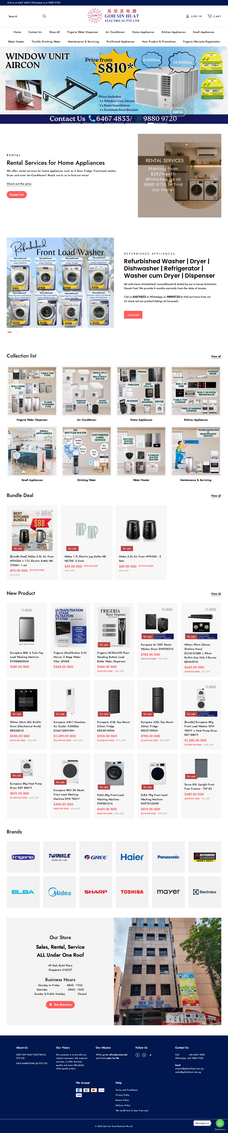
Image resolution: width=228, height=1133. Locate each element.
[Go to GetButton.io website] (220, 1129)
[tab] (8, 332)
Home (17, 32)
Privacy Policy (123, 1095)
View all (216, 356)
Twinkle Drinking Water (46, 41)
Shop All (54, 32)
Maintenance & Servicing (83, 41)
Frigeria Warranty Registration (201, 41)
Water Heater (16, 41)
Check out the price (19, 184)
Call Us (178, 112)
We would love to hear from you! (132, 1110)
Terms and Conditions (127, 1090)
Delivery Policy (123, 1105)
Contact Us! (17, 195)
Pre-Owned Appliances (120, 41)
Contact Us (35, 32)
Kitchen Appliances (174, 32)
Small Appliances (203, 32)
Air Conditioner (115, 32)
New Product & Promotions (159, 41)
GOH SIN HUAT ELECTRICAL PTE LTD (31, 1056)
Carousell (133, 314)
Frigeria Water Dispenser (82, 32)
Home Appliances (143, 32)
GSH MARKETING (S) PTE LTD (31, 1063)
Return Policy (122, 1100)
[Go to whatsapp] (220, 1123)
